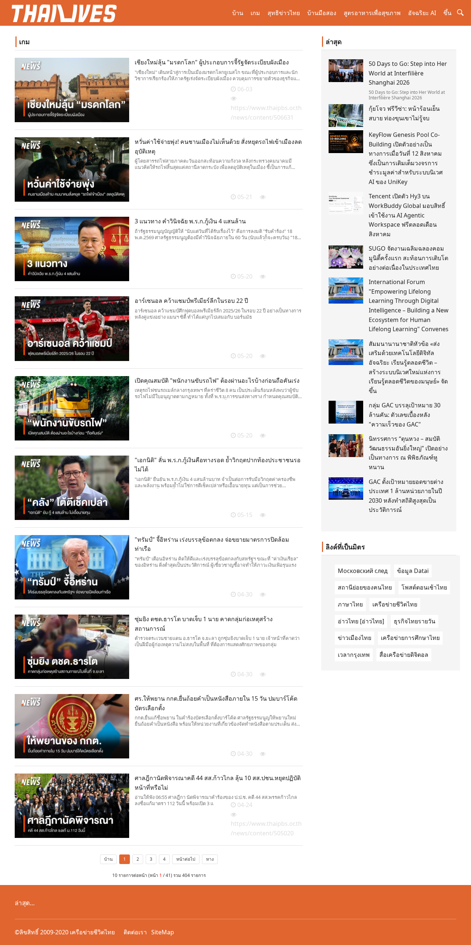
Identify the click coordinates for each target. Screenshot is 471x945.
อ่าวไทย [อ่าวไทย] (361, 621)
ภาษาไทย (350, 604)
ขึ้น (447, 13)
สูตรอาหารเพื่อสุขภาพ (372, 13)
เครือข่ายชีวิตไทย (394, 604)
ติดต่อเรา (135, 932)
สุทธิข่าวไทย (284, 13)
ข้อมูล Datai (413, 571)
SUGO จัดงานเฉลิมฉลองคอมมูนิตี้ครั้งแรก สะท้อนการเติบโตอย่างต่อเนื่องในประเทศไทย (408, 257)
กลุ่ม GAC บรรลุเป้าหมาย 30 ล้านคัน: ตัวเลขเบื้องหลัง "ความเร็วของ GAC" (404, 414)
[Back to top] (461, 935)
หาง (210, 859)
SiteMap (162, 932)
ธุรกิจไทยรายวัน (414, 621)
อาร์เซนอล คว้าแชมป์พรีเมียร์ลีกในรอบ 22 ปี (191, 301)
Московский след (362, 571)
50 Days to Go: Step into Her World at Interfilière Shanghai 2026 (408, 73)
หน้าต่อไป (185, 859)
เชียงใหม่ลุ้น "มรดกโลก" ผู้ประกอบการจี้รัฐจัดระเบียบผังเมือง (212, 62)
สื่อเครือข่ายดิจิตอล (403, 655)
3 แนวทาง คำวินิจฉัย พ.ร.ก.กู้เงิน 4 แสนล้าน (190, 221)
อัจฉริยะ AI (422, 13)
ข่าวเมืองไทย (354, 638)
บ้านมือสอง (321, 13)
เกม (255, 13)
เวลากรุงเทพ (354, 655)
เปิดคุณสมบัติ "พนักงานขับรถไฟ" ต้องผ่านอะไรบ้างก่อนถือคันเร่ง (217, 380)
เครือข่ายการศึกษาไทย (410, 638)
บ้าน (237, 13)
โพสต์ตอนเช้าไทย (424, 587)
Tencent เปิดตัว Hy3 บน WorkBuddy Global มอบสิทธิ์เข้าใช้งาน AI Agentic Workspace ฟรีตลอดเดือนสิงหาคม (407, 215)
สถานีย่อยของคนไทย (365, 587)
